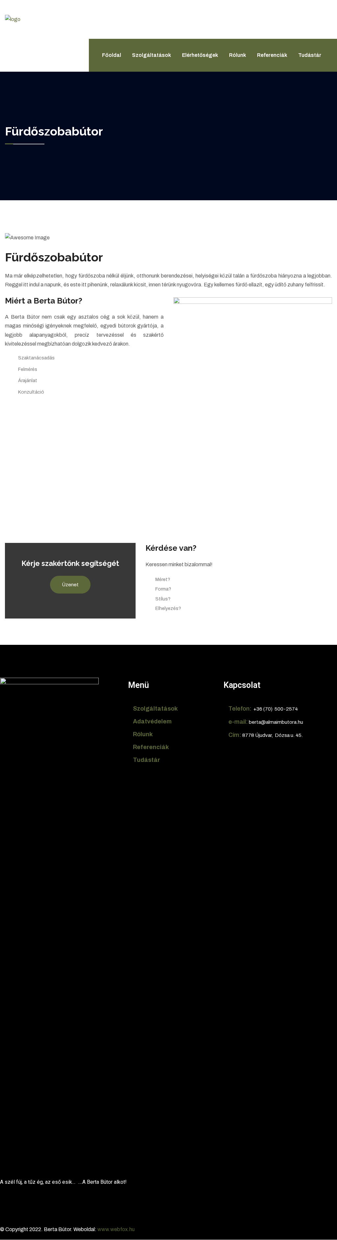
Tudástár (309, 55)
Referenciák (272, 55)
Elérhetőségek (200, 55)
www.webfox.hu (116, 1229)
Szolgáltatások (151, 55)
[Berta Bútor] (31, 31)
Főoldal (111, 55)
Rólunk (237, 55)
